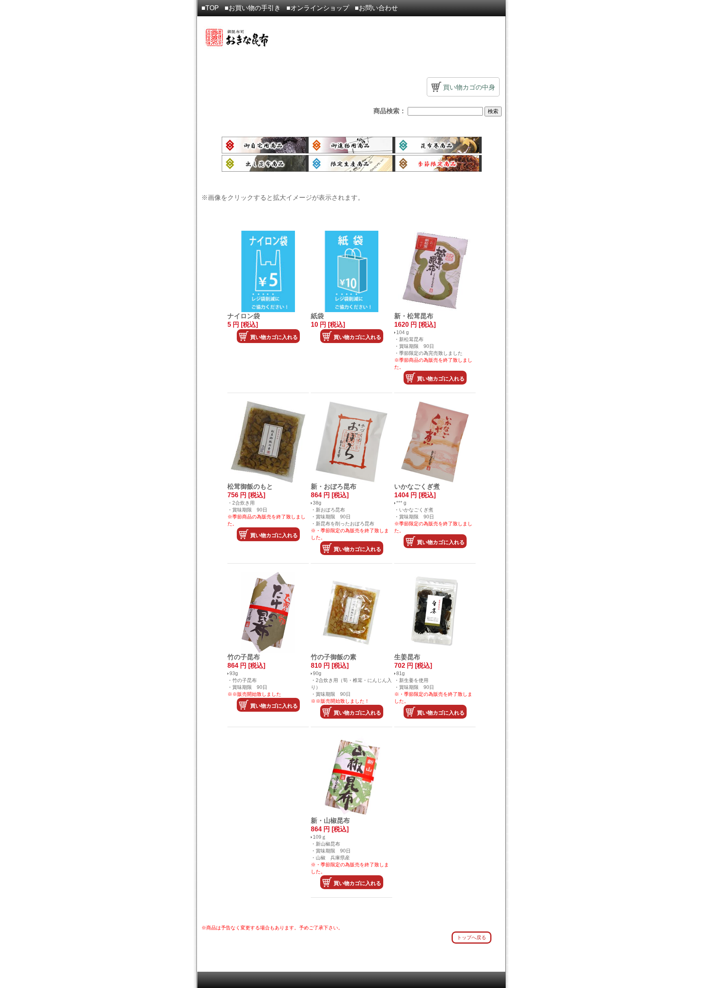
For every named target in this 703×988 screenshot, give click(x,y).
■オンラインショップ (317, 7)
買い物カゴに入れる (273, 337)
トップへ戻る (471, 937)
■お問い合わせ (376, 7)
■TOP (210, 7)
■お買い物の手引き (253, 7)
